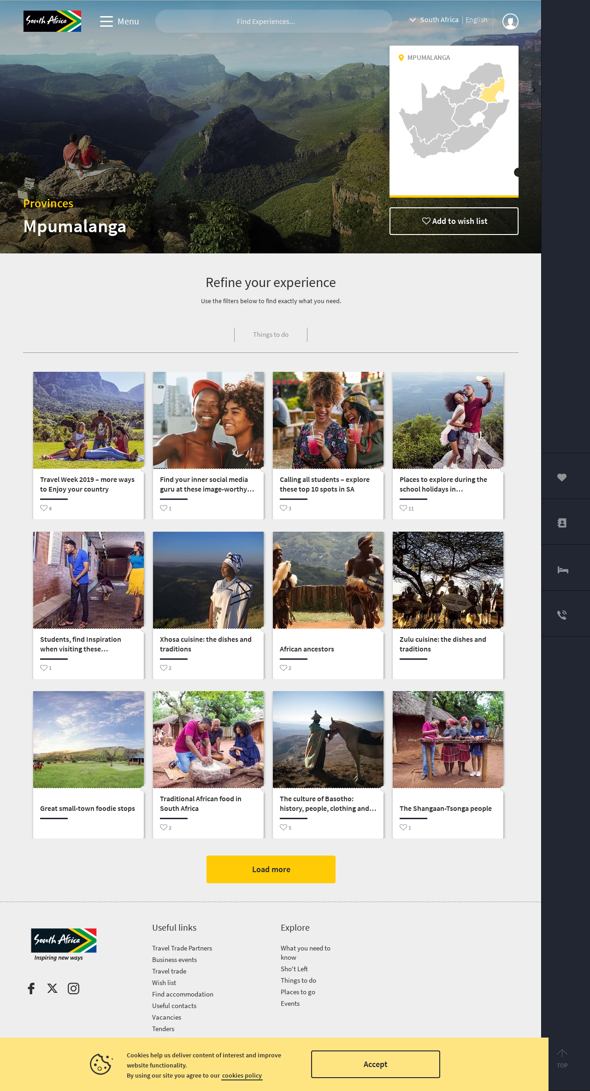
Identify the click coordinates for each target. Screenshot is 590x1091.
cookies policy (242, 1075)
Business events (174, 959)
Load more (271, 869)
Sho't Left (294, 968)
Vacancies (166, 1017)
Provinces (48, 203)
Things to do (298, 980)
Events (290, 1003)
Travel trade (169, 971)
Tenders (163, 1028)
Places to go (298, 991)
